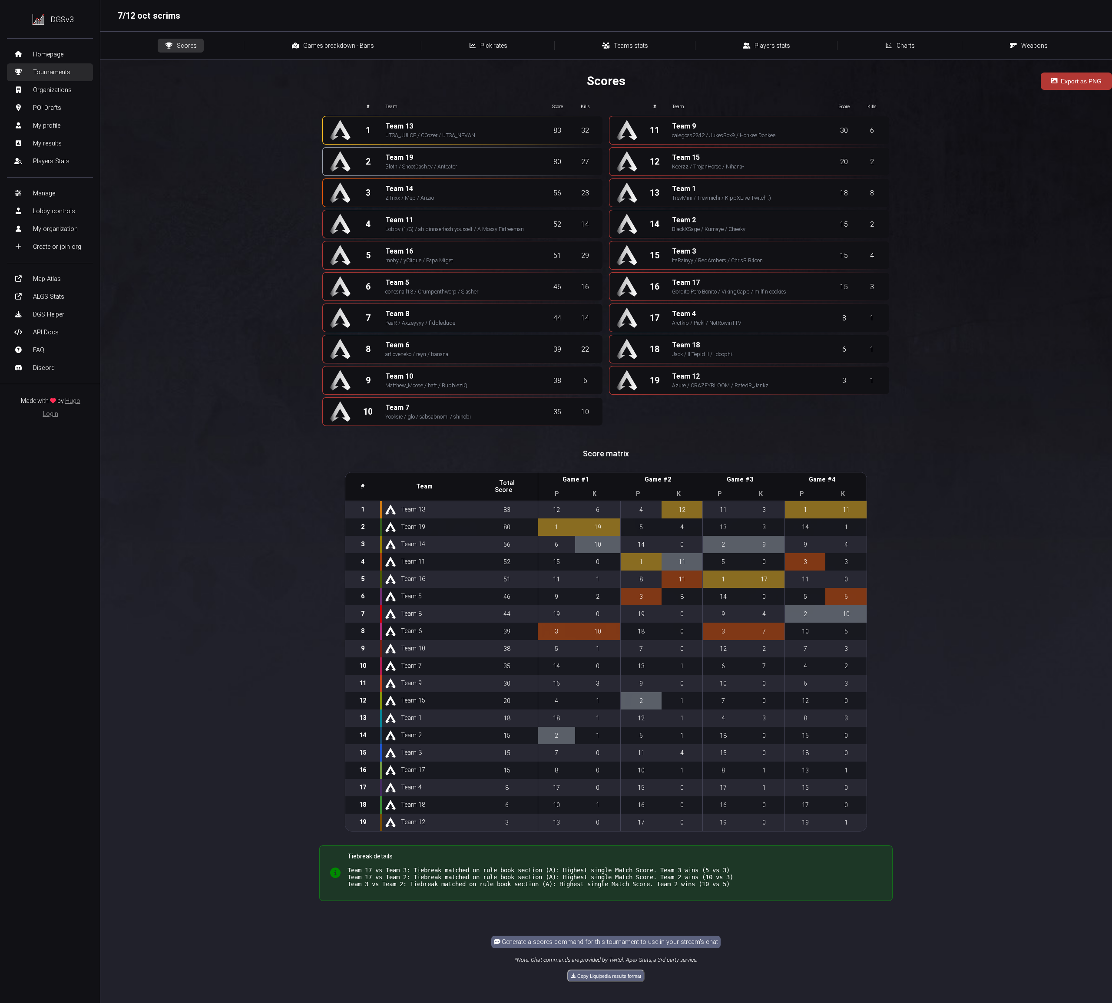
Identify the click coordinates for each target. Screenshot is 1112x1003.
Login (50, 413)
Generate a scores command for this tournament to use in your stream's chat (609, 942)
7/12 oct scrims (149, 15)
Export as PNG (1081, 81)
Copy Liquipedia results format (608, 976)
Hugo (72, 400)
